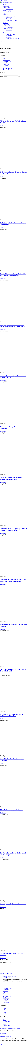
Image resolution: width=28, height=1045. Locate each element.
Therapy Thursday (7, 70)
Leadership (9, 17)
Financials (8, 19)
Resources (5, 65)
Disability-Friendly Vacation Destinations (13, 904)
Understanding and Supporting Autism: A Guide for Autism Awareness (13, 529)
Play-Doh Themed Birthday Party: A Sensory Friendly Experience (12, 478)
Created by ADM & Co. (6, 1036)
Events (4, 1020)
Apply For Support (7, 10)
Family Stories (6, 60)
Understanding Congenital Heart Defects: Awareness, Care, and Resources (13, 580)
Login (1, 41)
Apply (4, 1008)
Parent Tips (6, 64)
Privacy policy (3, 1033)
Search (1, 76)
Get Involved (6, 7)
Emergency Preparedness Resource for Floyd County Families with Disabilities (12, 325)
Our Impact (6, 6)
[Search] (19, 76)
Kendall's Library (7, 62)
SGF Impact (6, 67)
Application (9, 11)
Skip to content (3, 0)
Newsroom (6, 993)
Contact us (5, 992)
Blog (4, 13)
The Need (5, 4)
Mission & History (10, 16)
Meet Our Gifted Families (12, 20)
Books (4, 58)
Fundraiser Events (7, 61)
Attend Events (9, 9)
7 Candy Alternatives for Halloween (11, 810)
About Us (5, 14)
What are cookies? (4, 1041)
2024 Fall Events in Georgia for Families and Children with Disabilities (13, 274)
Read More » (3, 125)
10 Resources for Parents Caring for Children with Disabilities (11, 715)
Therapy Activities (7, 68)
